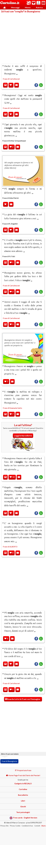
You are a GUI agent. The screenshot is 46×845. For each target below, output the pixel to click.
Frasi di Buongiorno (9, 761)
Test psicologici (23, 812)
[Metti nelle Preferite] (10, 85)
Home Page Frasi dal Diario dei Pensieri (24, 775)
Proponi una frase (24, 770)
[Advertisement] (23, 37)
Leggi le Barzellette (23, 435)
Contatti (37, 826)
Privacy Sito (4, 826)
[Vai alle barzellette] (23, 450)
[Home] (4, 7)
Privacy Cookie (15, 826)
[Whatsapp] (41, 85)
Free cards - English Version (25, 818)
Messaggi (15, 7)
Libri (23, 801)
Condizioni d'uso (27, 826)
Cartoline (23, 789)
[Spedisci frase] (16, 85)
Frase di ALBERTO (10, 547)
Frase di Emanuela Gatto (12, 408)
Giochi (23, 806)
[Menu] (43, 3)
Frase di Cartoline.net (11, 79)
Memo (28, 7)
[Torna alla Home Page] (9, 3)
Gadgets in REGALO (23, 783)
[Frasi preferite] (34, 3)
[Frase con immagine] (5, 85)
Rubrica (39, 7)
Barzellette (23, 795)
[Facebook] (36, 85)
